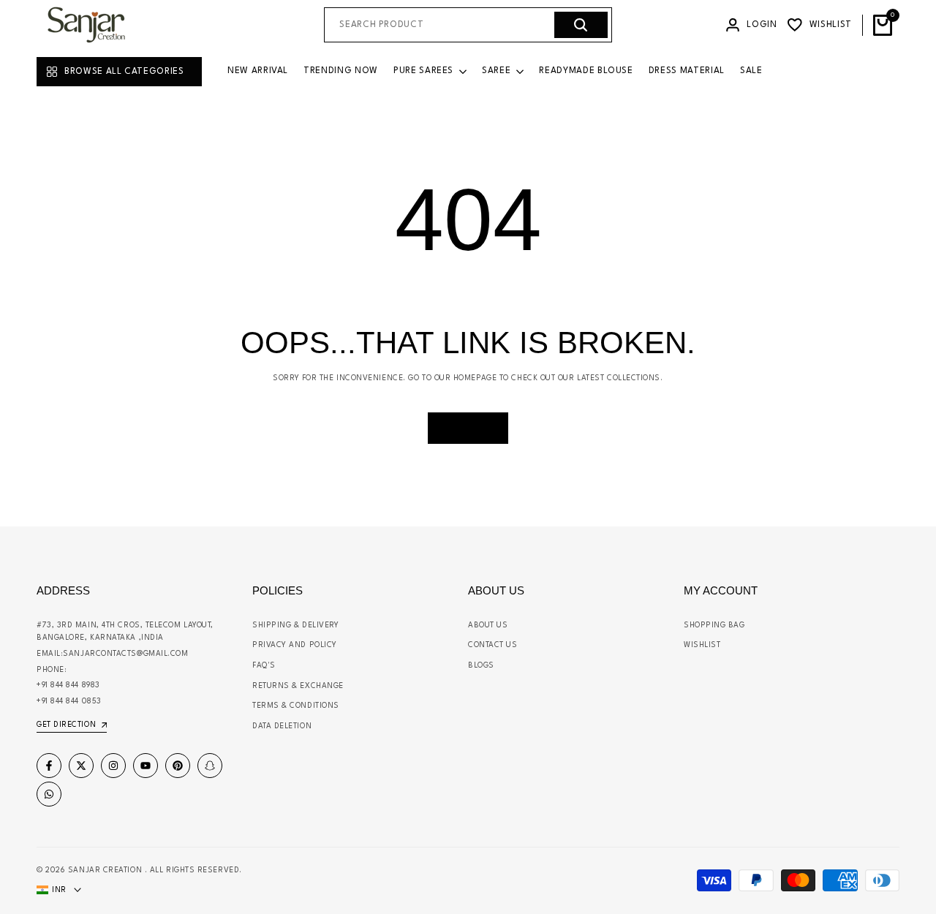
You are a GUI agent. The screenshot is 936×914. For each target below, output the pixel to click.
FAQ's (264, 665)
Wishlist (702, 645)
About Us (487, 625)
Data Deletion (282, 726)
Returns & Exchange (298, 686)
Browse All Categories (124, 71)
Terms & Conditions (295, 705)
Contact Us (493, 645)
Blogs (481, 665)
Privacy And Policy (294, 645)
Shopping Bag (714, 625)
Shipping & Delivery (295, 625)
